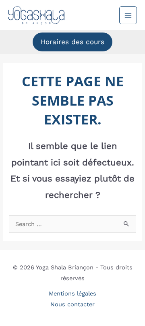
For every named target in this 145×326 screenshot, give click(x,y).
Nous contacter (72, 304)
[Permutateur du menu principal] (128, 15)
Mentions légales (72, 293)
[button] (72, 42)
